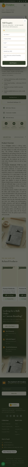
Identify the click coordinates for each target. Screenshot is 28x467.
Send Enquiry (14, 63)
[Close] (25, 21)
